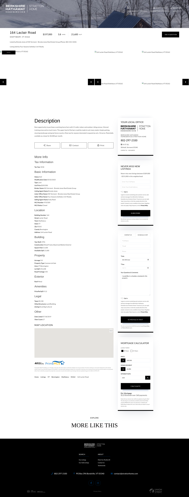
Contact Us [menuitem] (101, 462)
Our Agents (131, 150)
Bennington (55, 377)
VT (49, 377)
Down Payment (126, 365)
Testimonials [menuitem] (101, 465)
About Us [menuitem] (176, 11)
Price (123, 356)
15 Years (135, 351)
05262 (73, 377)
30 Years (126, 351)
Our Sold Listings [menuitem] (84, 462)
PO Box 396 (90, 473)
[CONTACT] (170, 34)
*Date (122, 256)
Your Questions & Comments (129, 272)
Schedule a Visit (143, 235)
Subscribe (135, 213)
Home (36, 377)
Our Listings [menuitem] (82, 460)
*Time (122, 264)
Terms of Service (126, 328)
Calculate (135, 386)
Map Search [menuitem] (133, 11)
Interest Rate (126, 374)
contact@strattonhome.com (126, 473)
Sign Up (164, 8)
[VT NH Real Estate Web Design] (156, 491)
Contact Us (124, 150)
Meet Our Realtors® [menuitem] (104, 460)
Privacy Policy (144, 205)
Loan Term (125, 348)
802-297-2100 (177, 8)
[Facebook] (91, 483)
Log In (157, 8)
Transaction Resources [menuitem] (160, 11)
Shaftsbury (65, 377)
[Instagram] (98, 483)
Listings (43, 377)
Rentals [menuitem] (144, 11)
